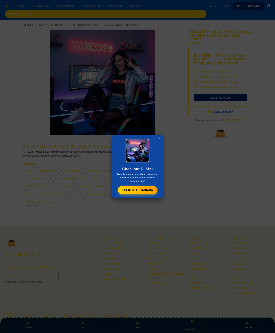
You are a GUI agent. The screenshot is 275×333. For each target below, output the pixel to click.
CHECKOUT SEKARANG (137, 190)
